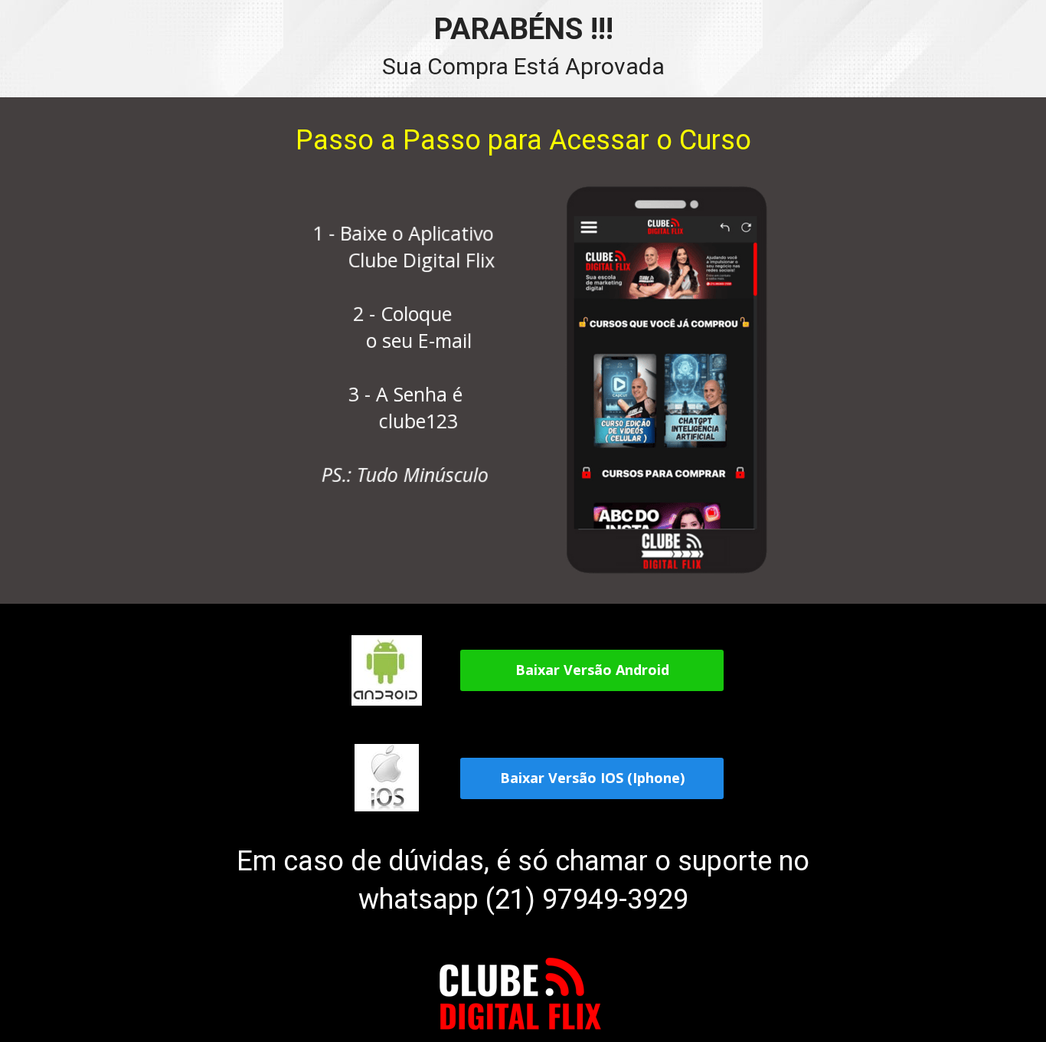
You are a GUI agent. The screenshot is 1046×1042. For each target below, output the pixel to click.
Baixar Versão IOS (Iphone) (591, 777)
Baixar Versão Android (591, 670)
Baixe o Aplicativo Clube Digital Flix (407, 246)
